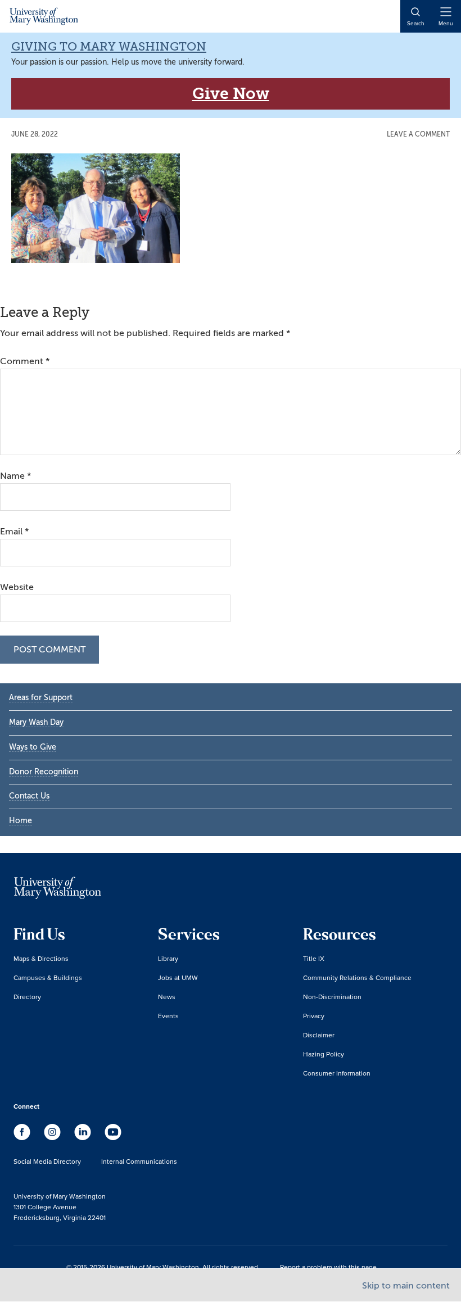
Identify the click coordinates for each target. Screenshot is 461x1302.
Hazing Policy (323, 1054)
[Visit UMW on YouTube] (113, 1137)
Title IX (313, 958)
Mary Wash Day (36, 722)
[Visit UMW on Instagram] (53, 1137)
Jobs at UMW (178, 977)
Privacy (313, 1015)
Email (14, 532)
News (166, 996)
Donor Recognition (43, 772)
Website (17, 587)
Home (20, 820)
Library (168, 958)
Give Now (230, 93)
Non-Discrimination (332, 996)
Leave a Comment (418, 134)
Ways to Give (32, 747)
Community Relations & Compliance (357, 977)
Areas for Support (41, 697)
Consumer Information (336, 1073)
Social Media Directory (47, 1161)
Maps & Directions (41, 958)
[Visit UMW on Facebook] (23, 1137)
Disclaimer (319, 1035)
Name (15, 476)
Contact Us (29, 796)
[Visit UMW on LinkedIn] (83, 1137)
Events (168, 1015)
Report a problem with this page (328, 1267)
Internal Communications (139, 1161)
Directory (27, 996)
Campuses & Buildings (47, 977)
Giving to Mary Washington (108, 46)
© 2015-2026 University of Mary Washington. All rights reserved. (163, 1267)
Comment (24, 361)
